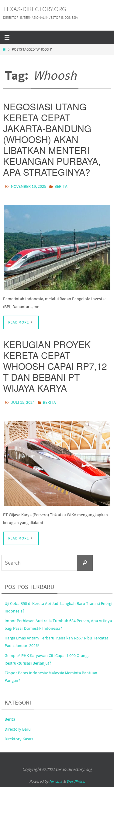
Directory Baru (18, 726)
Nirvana (55, 778)
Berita (60, 186)
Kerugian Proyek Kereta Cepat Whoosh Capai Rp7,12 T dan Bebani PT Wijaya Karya (55, 364)
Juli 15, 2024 (23, 400)
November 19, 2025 (28, 186)
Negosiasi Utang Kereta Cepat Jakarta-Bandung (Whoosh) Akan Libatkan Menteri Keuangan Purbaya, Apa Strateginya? (52, 139)
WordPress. (76, 778)
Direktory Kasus (19, 736)
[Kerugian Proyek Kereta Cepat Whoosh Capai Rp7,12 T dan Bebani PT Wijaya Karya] (57, 460)
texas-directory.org (34, 9)
